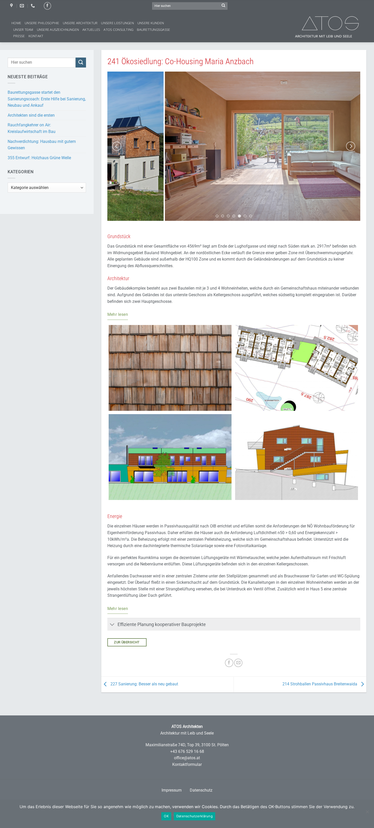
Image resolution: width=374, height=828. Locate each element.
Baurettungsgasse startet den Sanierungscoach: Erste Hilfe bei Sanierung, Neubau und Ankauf (47, 99)
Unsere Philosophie (42, 23)
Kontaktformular (187, 764)
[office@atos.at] (22, 5)
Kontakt (36, 36)
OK (166, 816)
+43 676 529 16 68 (187, 751)
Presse (19, 36)
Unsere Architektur (80, 23)
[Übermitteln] (223, 6)
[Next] (350, 146)
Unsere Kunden (150, 23)
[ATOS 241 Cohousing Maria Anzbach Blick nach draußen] (234, 146)
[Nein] (367, 814)
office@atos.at (187, 757)
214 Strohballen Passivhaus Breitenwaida (320, 684)
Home (16, 23)
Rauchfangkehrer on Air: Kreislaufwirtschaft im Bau (31, 128)
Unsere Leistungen (117, 23)
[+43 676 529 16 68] (33, 5)
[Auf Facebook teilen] (229, 663)
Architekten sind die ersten (31, 115)
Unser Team (23, 29)
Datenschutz (201, 790)
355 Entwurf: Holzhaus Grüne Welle (39, 157)
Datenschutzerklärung (194, 816)
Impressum (172, 790)
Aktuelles (91, 29)
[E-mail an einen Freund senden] (238, 663)
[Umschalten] (112, 624)
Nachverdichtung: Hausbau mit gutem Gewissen (42, 145)
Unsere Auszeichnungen (58, 29)
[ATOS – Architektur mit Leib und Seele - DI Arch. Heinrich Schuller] (334, 26)
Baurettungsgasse (153, 29)
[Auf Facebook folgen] (47, 5)
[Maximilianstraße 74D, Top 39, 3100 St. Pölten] (12, 5)
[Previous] (116, 146)
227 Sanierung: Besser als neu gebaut (143, 684)
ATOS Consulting (118, 29)
